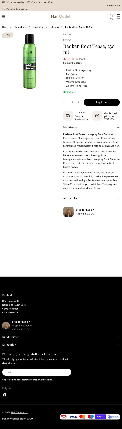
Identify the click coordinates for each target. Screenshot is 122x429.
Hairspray (54, 27)
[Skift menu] (3, 16)
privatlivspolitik (44, 379)
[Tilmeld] (68, 372)
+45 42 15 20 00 (85, 213)
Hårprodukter (20, 27)
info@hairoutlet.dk (22, 325)
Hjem (4, 27)
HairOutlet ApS (19, 412)
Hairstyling (38, 27)
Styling (67, 39)
